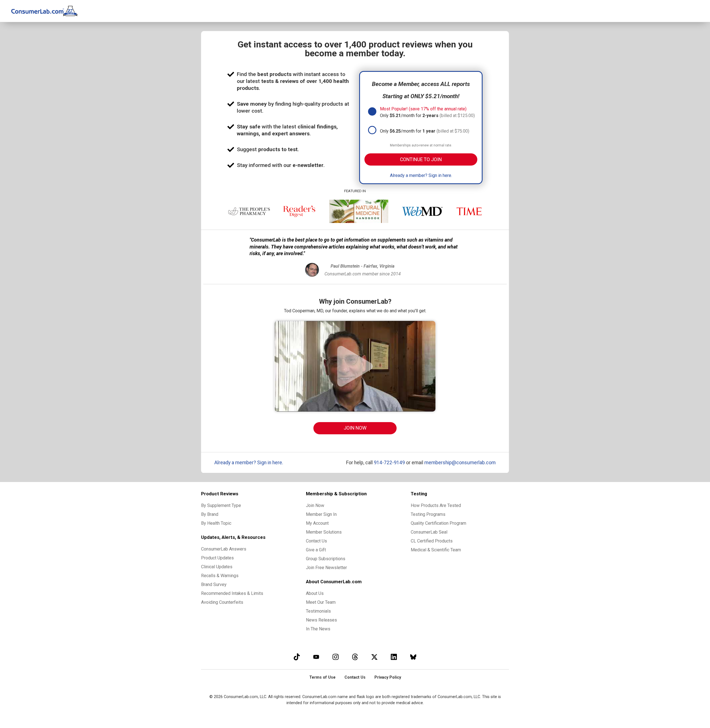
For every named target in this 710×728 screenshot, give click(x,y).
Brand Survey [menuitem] (214, 584)
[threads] (355, 656)
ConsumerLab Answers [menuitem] (223, 549)
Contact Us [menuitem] (316, 541)
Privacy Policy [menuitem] (387, 677)
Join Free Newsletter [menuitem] (326, 567)
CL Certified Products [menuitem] (432, 541)
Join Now (355, 428)
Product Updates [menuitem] (217, 557)
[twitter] (374, 656)
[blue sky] (413, 656)
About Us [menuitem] (315, 593)
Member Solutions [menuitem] (324, 532)
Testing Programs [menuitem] (428, 514)
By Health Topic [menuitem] (216, 523)
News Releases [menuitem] (321, 620)
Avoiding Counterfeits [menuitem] (222, 602)
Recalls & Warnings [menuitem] (220, 575)
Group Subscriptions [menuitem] (325, 558)
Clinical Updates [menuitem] (216, 566)
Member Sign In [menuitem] (321, 514)
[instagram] (336, 656)
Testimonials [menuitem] (318, 611)
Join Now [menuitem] (315, 505)
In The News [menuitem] (318, 628)
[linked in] (394, 656)
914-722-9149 (389, 462)
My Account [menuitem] (317, 523)
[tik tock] (297, 656)
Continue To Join (421, 159)
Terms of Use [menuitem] (322, 677)
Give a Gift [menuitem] (316, 549)
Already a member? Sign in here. (421, 175)
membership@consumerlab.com (460, 462)
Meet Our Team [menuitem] (321, 602)
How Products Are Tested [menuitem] (436, 505)
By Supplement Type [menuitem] (221, 505)
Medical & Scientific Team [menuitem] (436, 549)
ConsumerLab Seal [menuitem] (429, 532)
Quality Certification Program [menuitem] (438, 523)
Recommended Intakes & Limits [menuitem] (232, 593)
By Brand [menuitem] (209, 514)
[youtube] (316, 656)
